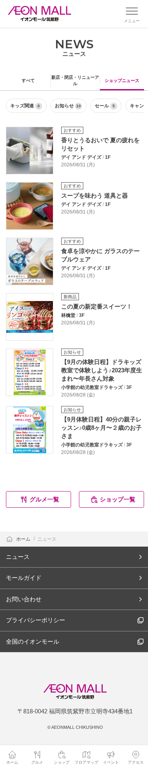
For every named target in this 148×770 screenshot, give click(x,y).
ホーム (24, 539)
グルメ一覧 (44, 499)
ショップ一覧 (117, 499)
